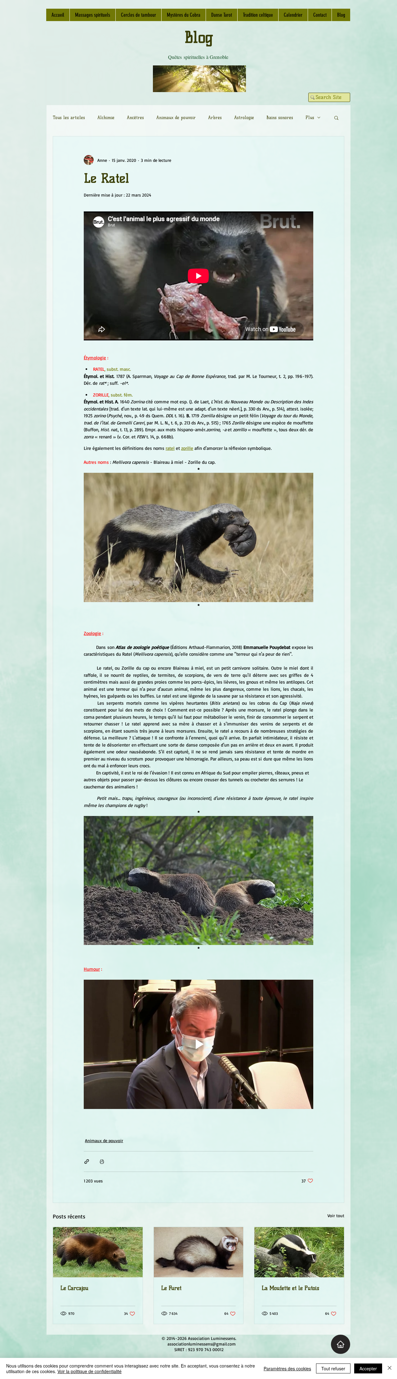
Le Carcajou (74, 1288)
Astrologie (244, 117)
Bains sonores (279, 117)
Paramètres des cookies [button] (287, 1368)
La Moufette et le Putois (290, 1288)
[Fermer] (389, 1368)
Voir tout (336, 1215)
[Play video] (198, 1044)
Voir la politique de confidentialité (89, 1371)
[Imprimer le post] (102, 1161)
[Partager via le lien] (87, 1161)
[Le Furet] (198, 1252)
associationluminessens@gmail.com (201, 1343)
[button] (336, 117)
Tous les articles (69, 117)
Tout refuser (333, 1368)
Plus (310, 117)
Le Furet (171, 1288)
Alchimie (105, 117)
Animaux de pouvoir (176, 117)
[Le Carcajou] (98, 1252)
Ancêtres (135, 117)
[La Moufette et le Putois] (299, 1252)
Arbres (215, 117)
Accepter (368, 1368)
